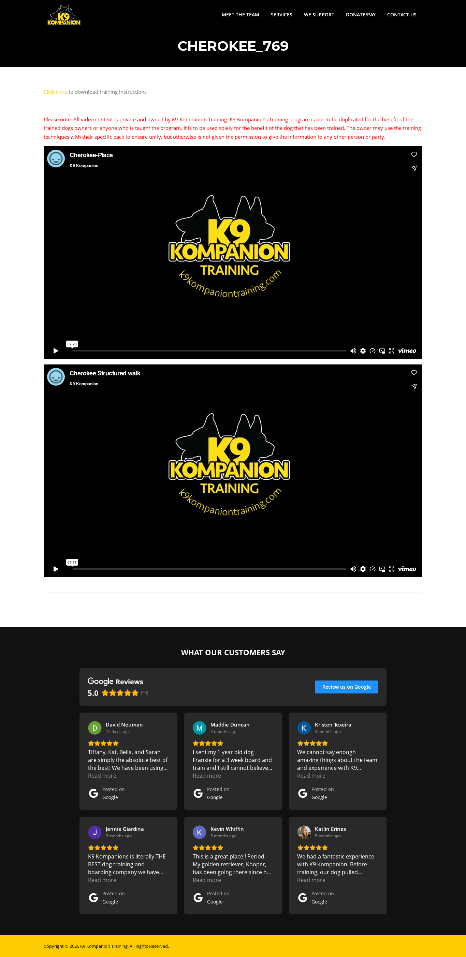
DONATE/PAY (361, 14)
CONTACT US (402, 14)
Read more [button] (102, 775)
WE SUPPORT (319, 14)
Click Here (55, 91)
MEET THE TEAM (240, 14)
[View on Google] (95, 728)
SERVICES (281, 14)
